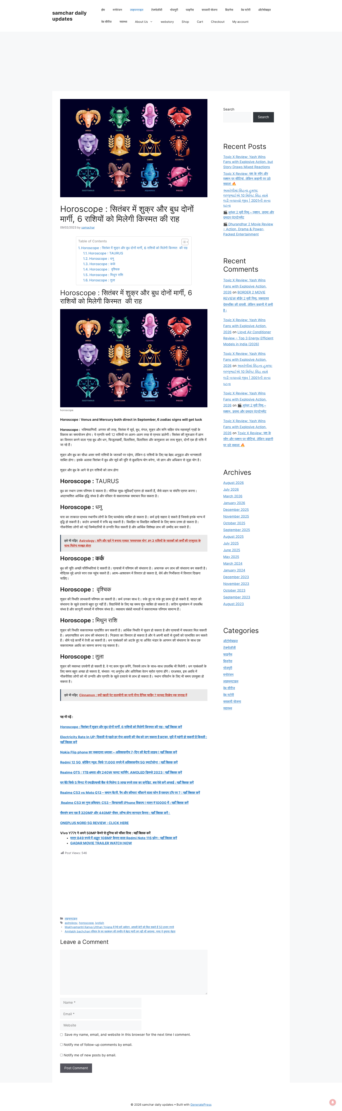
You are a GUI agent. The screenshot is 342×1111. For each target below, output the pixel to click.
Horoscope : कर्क (102, 264)
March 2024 (232, 563)
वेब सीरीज (106, 22)
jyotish (99, 922)
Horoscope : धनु (101, 259)
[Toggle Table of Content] (183, 242)
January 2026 (234, 503)
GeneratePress (201, 1104)
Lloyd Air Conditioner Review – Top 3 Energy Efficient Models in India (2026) (248, 338)
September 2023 (236, 597)
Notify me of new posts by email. (90, 1055)
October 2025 (234, 523)
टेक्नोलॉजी (156, 10)
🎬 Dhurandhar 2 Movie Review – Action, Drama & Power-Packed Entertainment (248, 229)
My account (240, 22)
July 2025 (231, 543)
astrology (71, 922)
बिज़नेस (229, 10)
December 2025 (236, 510)
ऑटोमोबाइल (264, 10)
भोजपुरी (174, 10)
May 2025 (231, 557)
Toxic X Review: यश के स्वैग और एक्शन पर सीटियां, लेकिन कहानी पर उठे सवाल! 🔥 (247, 179)
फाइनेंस (190, 10)
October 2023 (234, 590)
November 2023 (236, 584)
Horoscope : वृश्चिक (104, 269)
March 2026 (232, 496)
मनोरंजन (117, 10)
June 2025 (231, 550)
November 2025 (236, 516)
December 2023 (236, 577)
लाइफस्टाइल (136, 10)
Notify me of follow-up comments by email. (98, 1045)
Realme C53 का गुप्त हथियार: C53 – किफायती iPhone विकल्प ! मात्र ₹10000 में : (116, 803)
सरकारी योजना (209, 10)
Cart (200, 22)
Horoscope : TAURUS (105, 253)
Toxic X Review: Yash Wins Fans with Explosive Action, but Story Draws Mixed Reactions (248, 162)
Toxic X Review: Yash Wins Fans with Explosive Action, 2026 (245, 286)
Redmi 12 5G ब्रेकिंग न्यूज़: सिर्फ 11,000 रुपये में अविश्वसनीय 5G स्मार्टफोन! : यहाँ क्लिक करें (119, 762)
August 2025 (233, 537)
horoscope (86, 922)
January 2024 (234, 570)
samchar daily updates (69, 16)
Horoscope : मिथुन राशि (106, 275)
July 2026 (231, 489)
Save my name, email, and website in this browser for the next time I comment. (128, 1035)
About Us (141, 22)
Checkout (217, 22)
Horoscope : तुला (102, 280)
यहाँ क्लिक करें (180, 803)
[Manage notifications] (333, 1102)
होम (103, 10)
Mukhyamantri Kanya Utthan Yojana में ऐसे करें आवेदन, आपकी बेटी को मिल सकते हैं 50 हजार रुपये (119, 927)
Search (228, 109)
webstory (167, 22)
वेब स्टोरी (245, 10)
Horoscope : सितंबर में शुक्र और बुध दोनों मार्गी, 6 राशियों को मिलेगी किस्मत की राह (134, 248)
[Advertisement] (171, 61)
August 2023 (233, 604)
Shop (185, 22)
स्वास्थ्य (123, 22)
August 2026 (233, 483)
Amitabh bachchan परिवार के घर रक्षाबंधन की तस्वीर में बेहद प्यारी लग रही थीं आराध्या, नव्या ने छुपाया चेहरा (120, 931)
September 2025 (236, 530)
